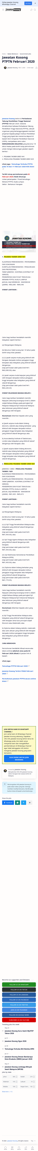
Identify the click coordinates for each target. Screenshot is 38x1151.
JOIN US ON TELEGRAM (19, 1010)
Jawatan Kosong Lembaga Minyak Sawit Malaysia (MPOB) (18, 1068)
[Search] (34, 9)
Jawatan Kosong (12, 1141)
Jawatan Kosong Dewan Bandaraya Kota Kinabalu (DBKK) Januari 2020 (19, 1058)
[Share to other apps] (29, 802)
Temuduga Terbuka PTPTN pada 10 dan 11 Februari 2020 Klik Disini (18, 165)
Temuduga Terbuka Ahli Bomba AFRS (19, 1049)
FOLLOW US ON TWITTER (19, 1005)
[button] (31, 9)
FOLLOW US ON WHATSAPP (19, 985)
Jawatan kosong (8, 118)
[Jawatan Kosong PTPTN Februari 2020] (19, 241)
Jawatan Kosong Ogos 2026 (15, 1041)
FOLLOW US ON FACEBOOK (19, 1000)
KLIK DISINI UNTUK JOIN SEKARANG (19, 758)
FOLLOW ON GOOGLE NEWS (19, 1015)
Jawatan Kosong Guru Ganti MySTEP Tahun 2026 (19, 1032)
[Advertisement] (19, 33)
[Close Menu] (35, 3)
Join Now (28, 3)
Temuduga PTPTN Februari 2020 (15, 666)
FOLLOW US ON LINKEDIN (19, 995)
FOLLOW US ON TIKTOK (19, 990)
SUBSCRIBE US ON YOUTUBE (19, 1020)
